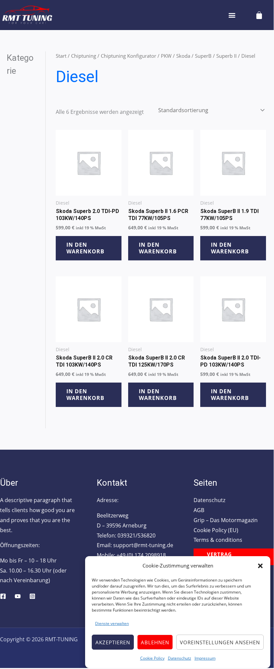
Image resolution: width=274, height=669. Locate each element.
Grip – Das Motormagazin (226, 520)
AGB (199, 510)
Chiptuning (83, 55)
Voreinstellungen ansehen (220, 642)
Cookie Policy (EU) (216, 530)
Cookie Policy (152, 658)
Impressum (205, 658)
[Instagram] (32, 596)
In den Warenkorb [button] (85, 248)
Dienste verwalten (112, 623)
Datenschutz (179, 658)
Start (61, 55)
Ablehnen (155, 642)
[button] (260, 566)
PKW (166, 55)
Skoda (183, 55)
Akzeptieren (112, 642)
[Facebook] (3, 596)
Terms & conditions (218, 539)
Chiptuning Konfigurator (128, 55)
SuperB (203, 55)
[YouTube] (18, 596)
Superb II (226, 55)
